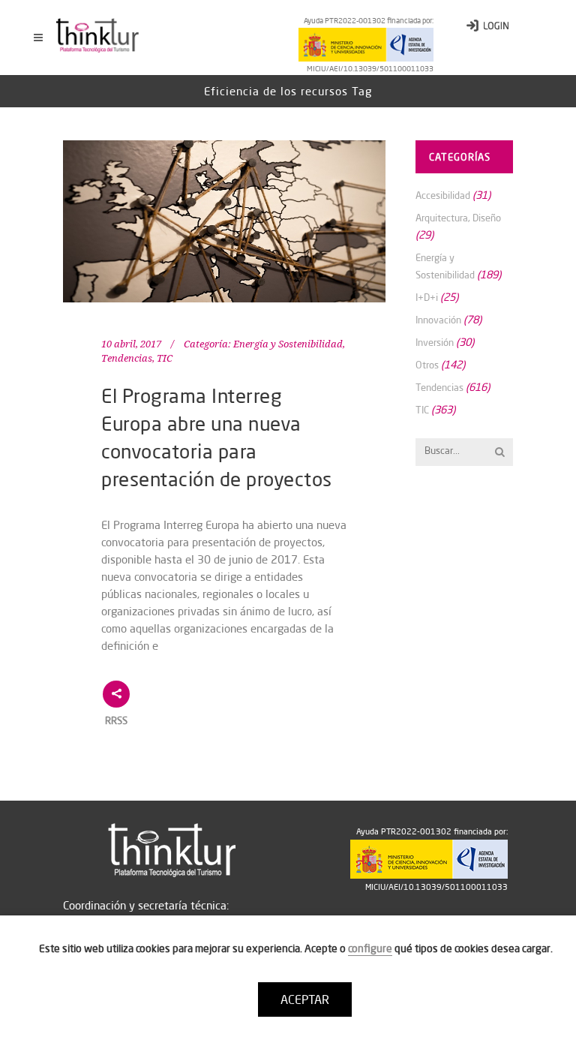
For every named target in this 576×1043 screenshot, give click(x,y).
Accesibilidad (443, 195)
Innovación (438, 320)
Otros (427, 365)
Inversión (435, 342)
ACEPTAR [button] (304, 999)
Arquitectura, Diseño (458, 218)
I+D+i (427, 297)
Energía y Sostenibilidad (288, 344)
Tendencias (126, 358)
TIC (164, 358)
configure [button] (370, 948)
